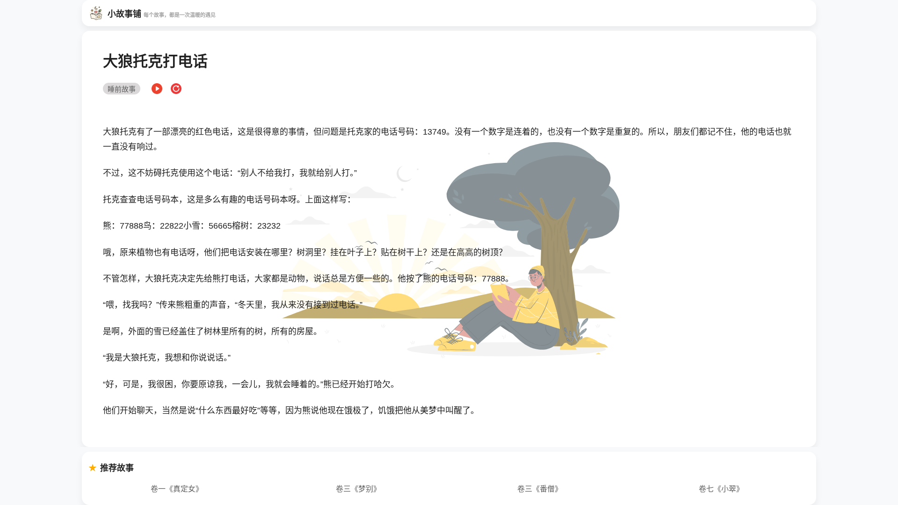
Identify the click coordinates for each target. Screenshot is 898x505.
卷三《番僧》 (539, 489)
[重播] (176, 89)
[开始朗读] (157, 89)
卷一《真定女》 (177, 489)
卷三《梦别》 (358, 489)
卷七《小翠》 (721, 489)
